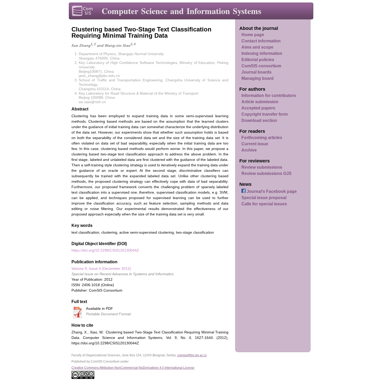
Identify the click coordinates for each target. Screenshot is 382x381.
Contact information (261, 41)
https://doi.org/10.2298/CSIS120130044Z (105, 250)
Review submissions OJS (266, 173)
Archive (249, 150)
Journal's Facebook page (271, 191)
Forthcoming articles (261, 137)
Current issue (254, 144)
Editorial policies (257, 59)
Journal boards (256, 72)
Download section (259, 120)
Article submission (259, 102)
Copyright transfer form (264, 114)
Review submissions (261, 167)
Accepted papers (258, 108)
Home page (252, 34)
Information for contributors (268, 95)
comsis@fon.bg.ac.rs (192, 355)
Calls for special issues (264, 204)
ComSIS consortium (261, 66)
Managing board (257, 78)
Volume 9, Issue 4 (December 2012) (101, 268)
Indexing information (261, 53)
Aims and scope (257, 47)
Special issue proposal (263, 197)
